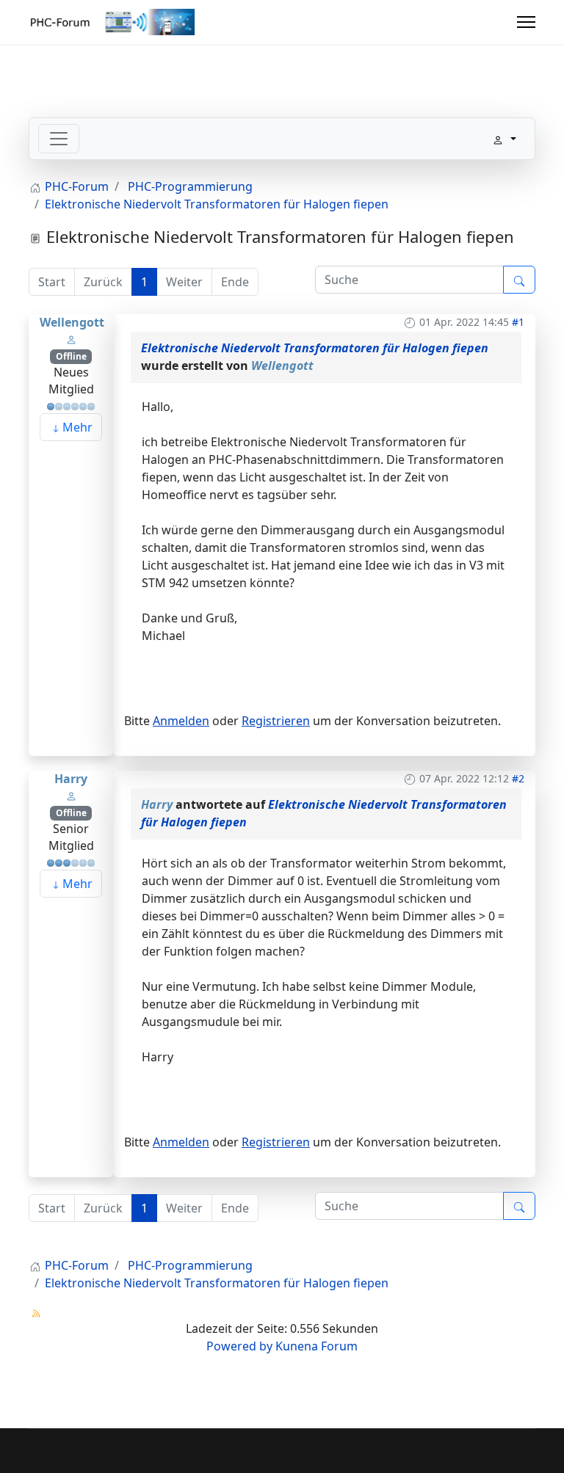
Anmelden (181, 721)
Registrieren (276, 721)
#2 (518, 778)
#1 (518, 322)
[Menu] (526, 22)
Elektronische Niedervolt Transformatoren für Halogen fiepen (314, 348)
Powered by (239, 1346)
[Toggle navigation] (58, 138)
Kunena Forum (316, 1346)
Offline (71, 356)
